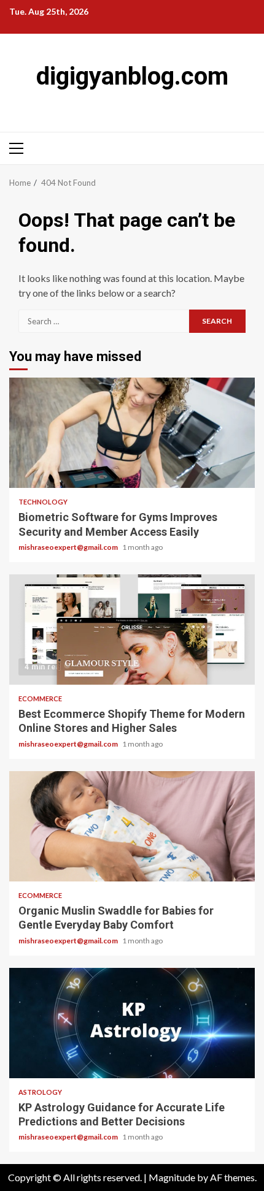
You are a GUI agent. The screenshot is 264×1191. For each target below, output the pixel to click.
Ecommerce (40, 698)
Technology (43, 501)
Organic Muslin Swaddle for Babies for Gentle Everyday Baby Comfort (132, 826)
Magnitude (172, 1177)
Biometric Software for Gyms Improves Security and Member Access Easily (132, 433)
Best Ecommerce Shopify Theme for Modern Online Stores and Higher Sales (132, 629)
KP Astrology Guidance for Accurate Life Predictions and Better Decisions (132, 1023)
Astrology (40, 1092)
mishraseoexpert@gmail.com (68, 547)
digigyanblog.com (132, 76)
